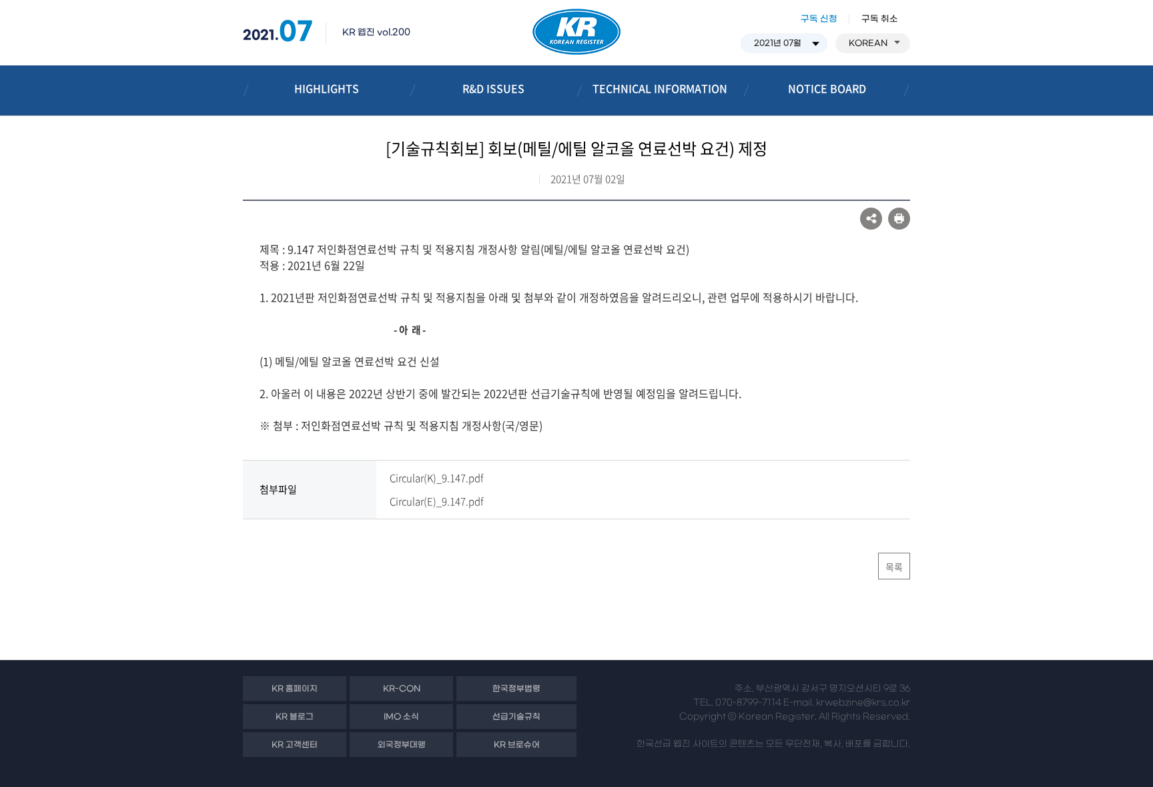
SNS (871, 219)
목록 (894, 566)
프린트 (899, 219)
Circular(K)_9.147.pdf (436, 478)
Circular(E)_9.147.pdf (436, 501)
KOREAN (868, 43)
